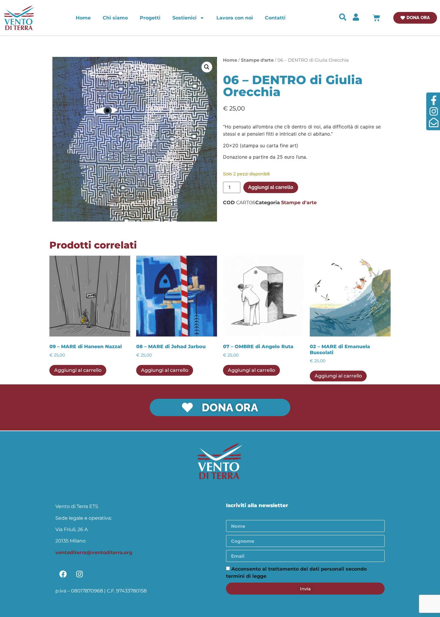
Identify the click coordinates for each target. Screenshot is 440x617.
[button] (206, 67)
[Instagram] (79, 573)
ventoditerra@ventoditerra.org (93, 552)
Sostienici (184, 18)
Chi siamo (115, 18)
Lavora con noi (234, 18)
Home (83, 18)
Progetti (150, 18)
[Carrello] (376, 17)
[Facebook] (62, 573)
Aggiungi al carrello (270, 187)
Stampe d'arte (257, 60)
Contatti (275, 18)
